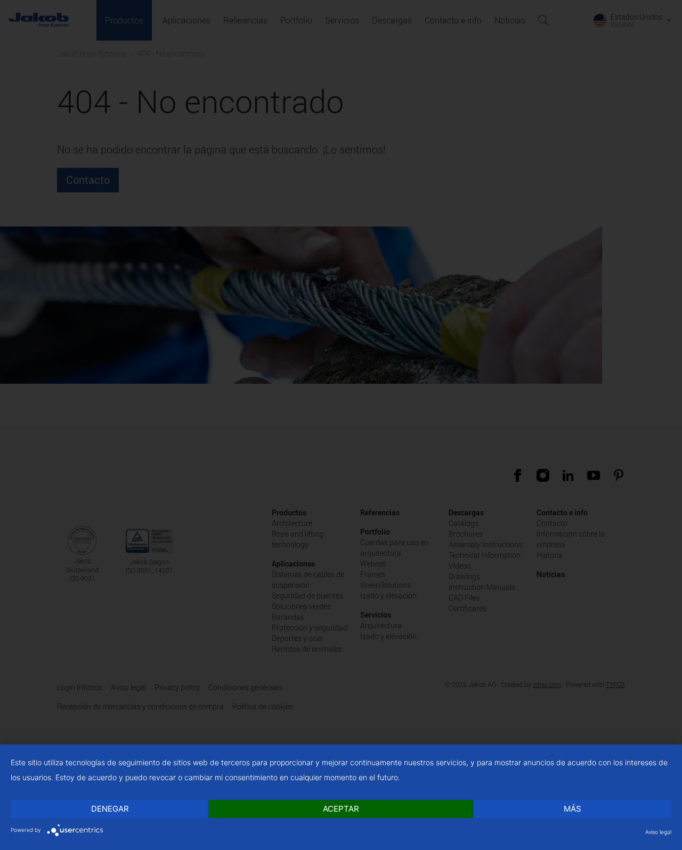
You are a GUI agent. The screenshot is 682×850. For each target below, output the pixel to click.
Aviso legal (658, 832)
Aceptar (341, 809)
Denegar (110, 809)
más (572, 809)
